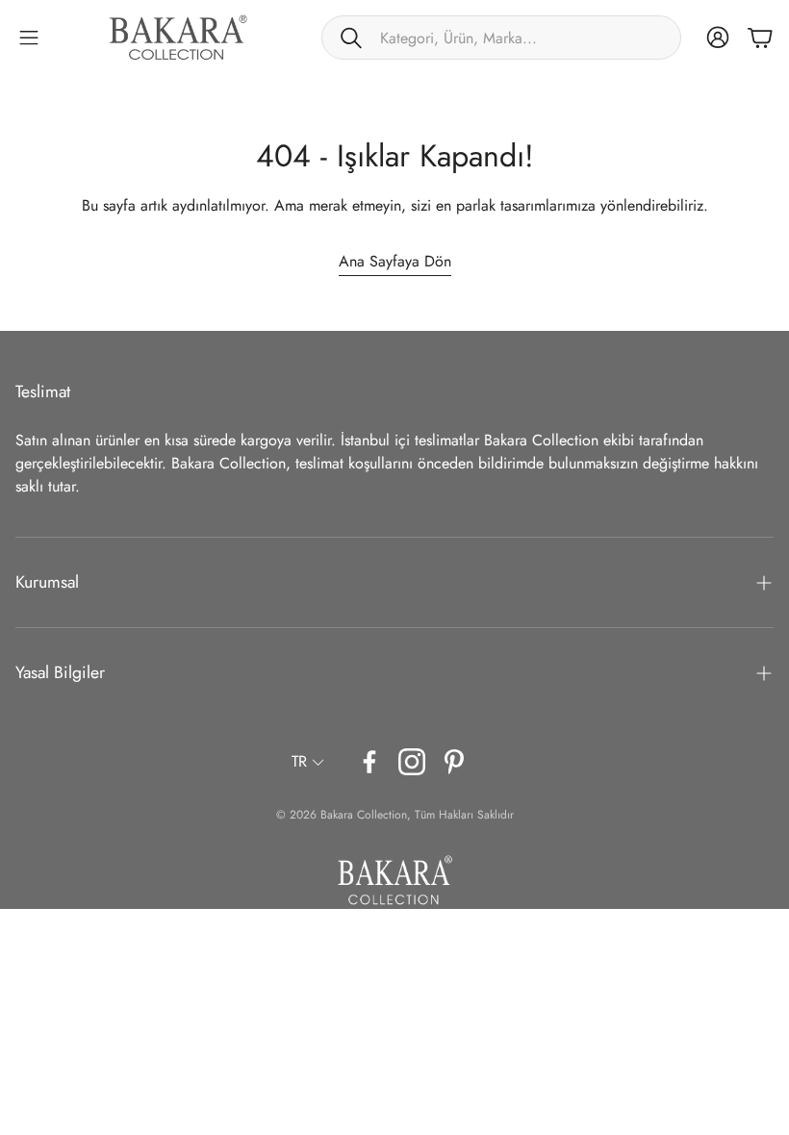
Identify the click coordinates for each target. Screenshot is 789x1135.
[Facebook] (369, 761)
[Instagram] (411, 761)
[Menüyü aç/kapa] (28, 37)
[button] (501, 37)
